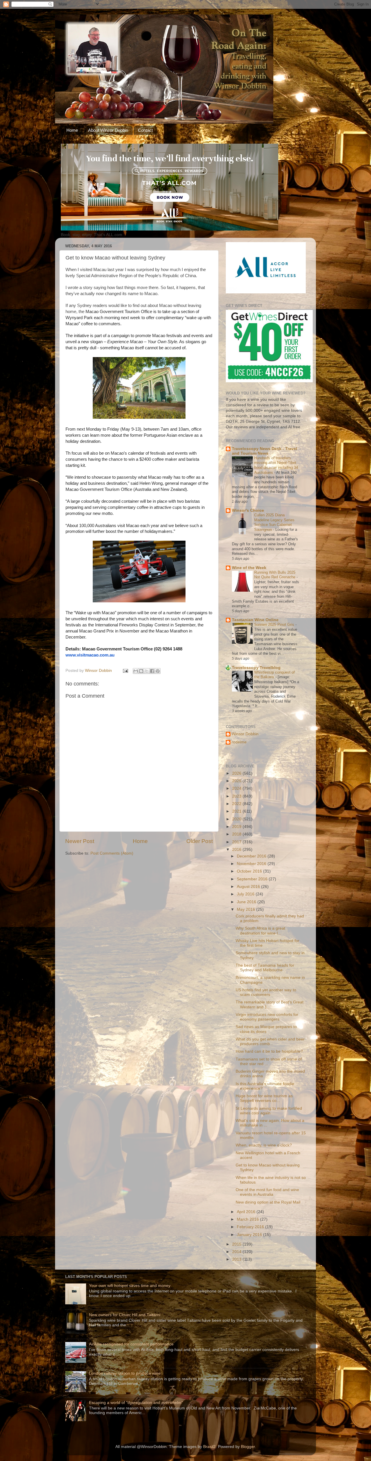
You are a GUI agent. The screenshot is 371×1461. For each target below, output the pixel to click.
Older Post (199, 841)
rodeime (239, 742)
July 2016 (246, 894)
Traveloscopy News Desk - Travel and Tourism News (264, 451)
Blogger (248, 1446)
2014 (237, 1252)
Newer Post (79, 841)
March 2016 (248, 1219)
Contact (145, 130)
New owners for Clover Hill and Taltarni (124, 1315)
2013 (237, 1259)
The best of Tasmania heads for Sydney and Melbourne (265, 967)
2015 (237, 1244)
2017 (237, 842)
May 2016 (246, 909)
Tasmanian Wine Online (255, 620)
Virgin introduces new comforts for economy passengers (267, 1016)
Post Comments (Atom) (111, 853)
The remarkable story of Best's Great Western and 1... (269, 1004)
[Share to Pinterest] (158, 671)
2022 (237, 804)
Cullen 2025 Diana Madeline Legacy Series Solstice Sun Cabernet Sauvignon (274, 522)
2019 (237, 826)
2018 (237, 834)
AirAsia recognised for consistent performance (131, 1344)
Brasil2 (209, 1446)
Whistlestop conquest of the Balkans (274, 674)
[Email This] (136, 671)
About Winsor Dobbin (108, 130)
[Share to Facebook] (152, 671)
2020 (237, 819)
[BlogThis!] (141, 671)
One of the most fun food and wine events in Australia (267, 1192)
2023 (237, 796)
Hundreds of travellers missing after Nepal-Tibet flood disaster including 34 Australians (276, 465)
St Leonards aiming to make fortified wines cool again (269, 1110)
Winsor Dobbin (245, 734)
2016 (237, 849)
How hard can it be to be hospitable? (269, 1051)
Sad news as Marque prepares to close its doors (266, 1029)
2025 (237, 781)
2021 (237, 811)
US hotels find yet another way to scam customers (266, 992)
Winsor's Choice (248, 510)
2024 (237, 788)
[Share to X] (147, 671)
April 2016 (247, 1212)
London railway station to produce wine (125, 1373)
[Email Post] (125, 670)
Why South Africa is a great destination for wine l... (260, 930)
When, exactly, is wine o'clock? (264, 1145)
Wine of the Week (249, 568)
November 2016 (252, 864)
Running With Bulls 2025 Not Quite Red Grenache (275, 574)
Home (72, 130)
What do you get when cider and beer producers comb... (270, 1041)
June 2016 (247, 902)
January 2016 (250, 1235)
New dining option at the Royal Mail (268, 1202)
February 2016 (251, 1227)
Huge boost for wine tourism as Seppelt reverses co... (264, 1098)
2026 (237, 773)
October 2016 (250, 871)
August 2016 (249, 886)
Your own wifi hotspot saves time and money (129, 1285)
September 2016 (253, 879)
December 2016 (252, 856)
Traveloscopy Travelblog (256, 667)
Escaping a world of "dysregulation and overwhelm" (136, 1402)
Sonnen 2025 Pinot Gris (274, 624)
